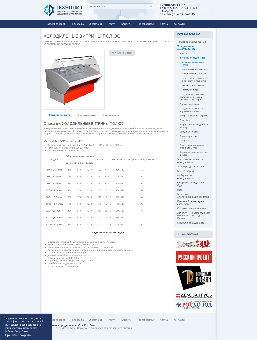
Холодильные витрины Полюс (150, 41)
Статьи (164, 24)
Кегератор (185, 140)
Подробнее (21, 331)
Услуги (112, 24)
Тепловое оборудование (191, 41)
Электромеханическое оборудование (190, 161)
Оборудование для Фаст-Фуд (191, 184)
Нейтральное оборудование (185, 177)
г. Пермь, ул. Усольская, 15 (177, 14)
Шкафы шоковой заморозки (194, 115)
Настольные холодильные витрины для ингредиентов (194, 79)
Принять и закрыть (18, 335)
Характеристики (86, 115)
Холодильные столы (190, 131)
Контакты (179, 24)
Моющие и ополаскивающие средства (193, 195)
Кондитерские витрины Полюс (195, 69)
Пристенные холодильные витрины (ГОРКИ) (193, 146)
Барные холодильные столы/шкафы (194, 153)
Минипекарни (185, 171)
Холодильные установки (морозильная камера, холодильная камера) (192, 97)
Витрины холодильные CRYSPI (195, 73)
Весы (180, 189)
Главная (48, 41)
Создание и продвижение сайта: (70, 325)
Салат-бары (186, 120)
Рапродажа (77, 24)
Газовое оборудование (190, 222)
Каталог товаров (55, 24)
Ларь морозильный (190, 104)
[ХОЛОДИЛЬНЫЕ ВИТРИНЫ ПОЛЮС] (74, 80)
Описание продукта (59, 114)
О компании (96, 24)
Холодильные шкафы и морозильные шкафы (191, 110)
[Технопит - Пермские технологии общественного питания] (63, 10)
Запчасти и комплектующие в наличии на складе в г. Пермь (193, 215)
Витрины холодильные (120, 41)
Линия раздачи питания (191, 166)
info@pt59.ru (168, 11)
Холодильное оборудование (90, 41)
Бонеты (183, 53)
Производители (146, 24)
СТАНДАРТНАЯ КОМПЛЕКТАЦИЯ (107, 232)
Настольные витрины (191, 90)
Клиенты (126, 24)
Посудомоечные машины (192, 208)
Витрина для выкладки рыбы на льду (194, 126)
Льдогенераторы (188, 136)
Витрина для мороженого (193, 85)
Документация (111, 115)
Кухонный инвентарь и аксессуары (190, 203)
